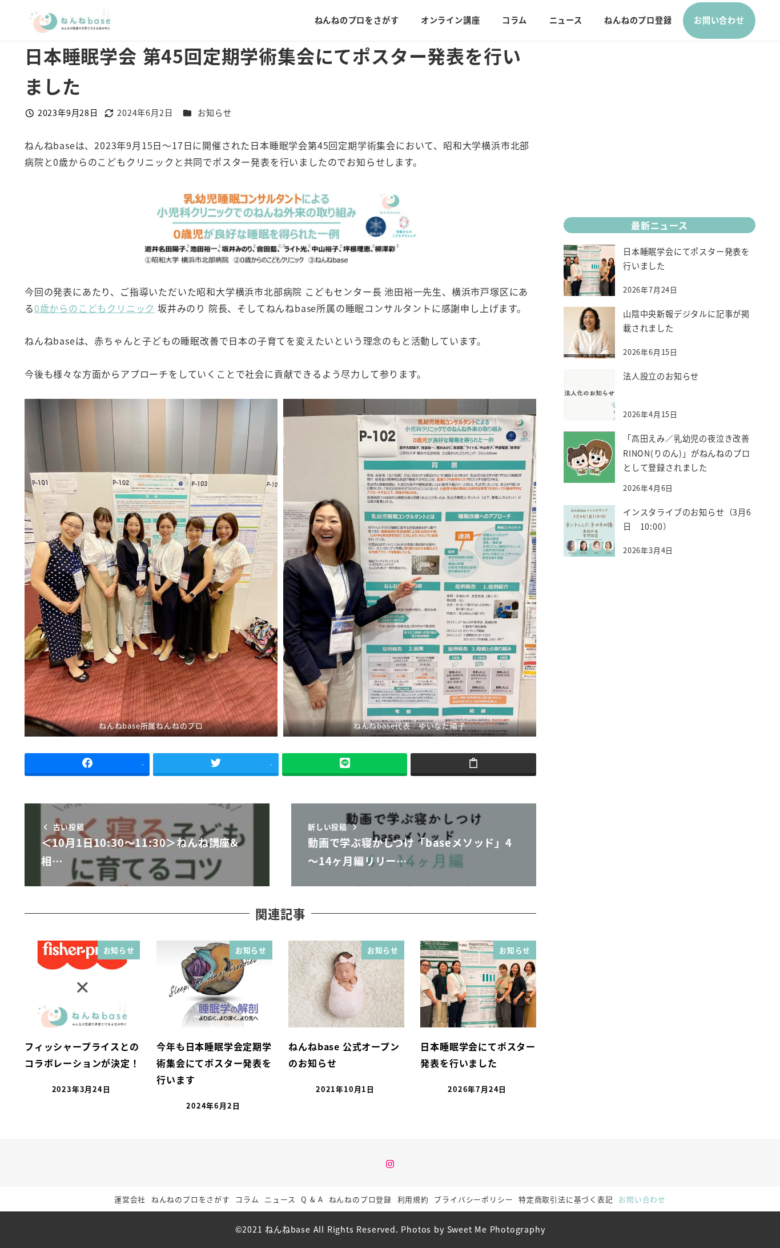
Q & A (312, 1199)
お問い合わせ (642, 1199)
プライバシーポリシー (473, 1199)
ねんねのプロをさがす (190, 1199)
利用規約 (413, 1199)
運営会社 (130, 1199)
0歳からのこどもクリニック (94, 308)
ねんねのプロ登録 (360, 1199)
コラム (247, 1199)
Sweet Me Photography (496, 1229)
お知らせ (214, 112)
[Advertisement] (659, 121)
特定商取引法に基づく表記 (565, 1199)
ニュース (279, 1199)
